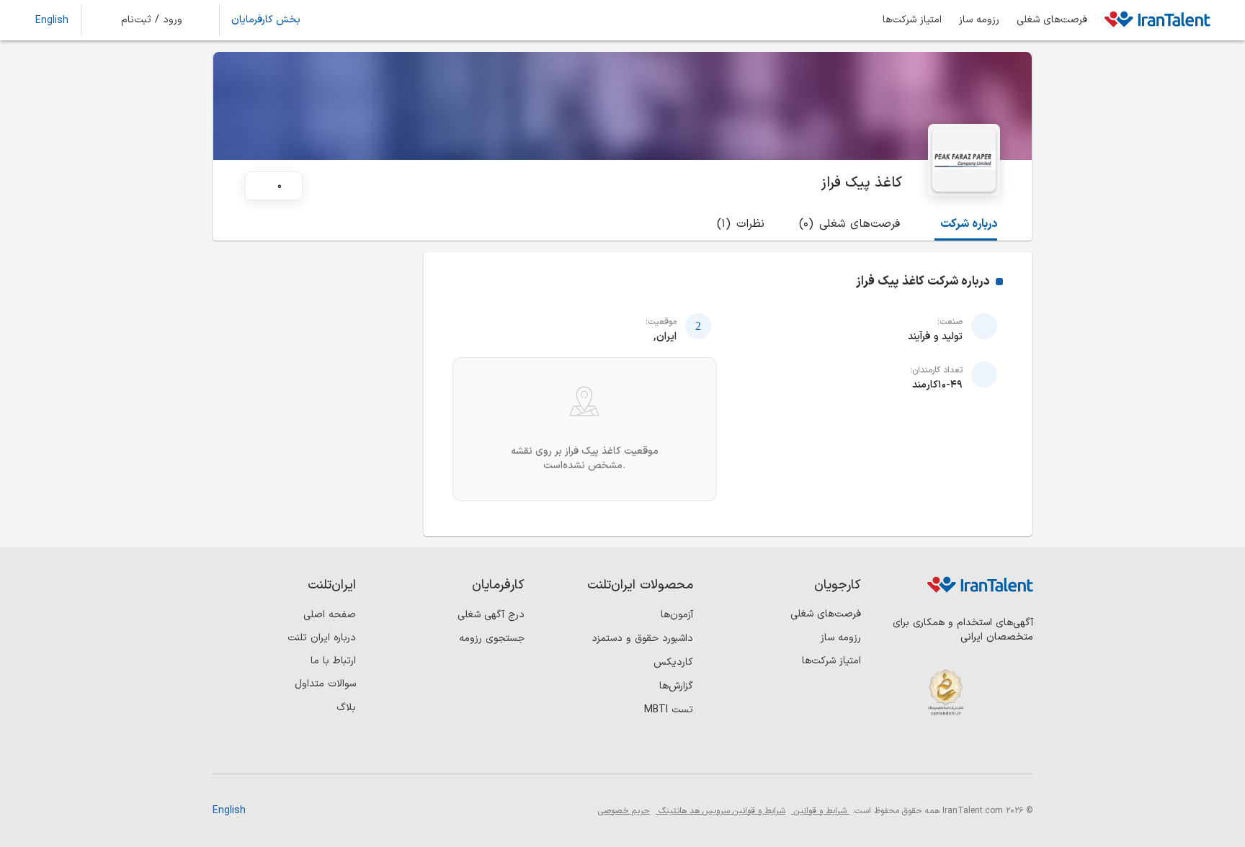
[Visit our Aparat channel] (900, 750)
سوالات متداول (325, 683)
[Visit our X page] (959, 750)
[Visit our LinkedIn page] (1018, 750)
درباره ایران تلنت (321, 637)
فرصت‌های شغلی (1052, 20)
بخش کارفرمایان (265, 20)
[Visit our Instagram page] (989, 750)
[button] (161, 20)
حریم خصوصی (624, 811)
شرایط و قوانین (820, 811)
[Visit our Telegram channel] (930, 750)
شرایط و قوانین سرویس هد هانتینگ (720, 811)
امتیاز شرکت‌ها (912, 20)
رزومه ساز (979, 20)
